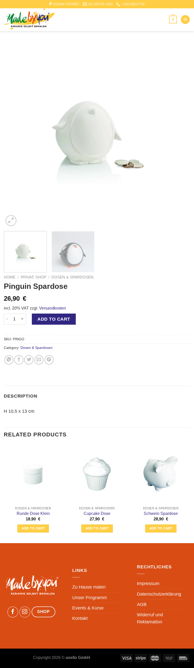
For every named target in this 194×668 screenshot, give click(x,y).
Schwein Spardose (161, 513)
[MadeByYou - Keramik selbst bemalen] (29, 20)
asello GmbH (78, 657)
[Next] (180, 134)
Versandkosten (52, 308)
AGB (142, 604)
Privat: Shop (33, 277)
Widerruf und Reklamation (150, 618)
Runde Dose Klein (33, 513)
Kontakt (80, 618)
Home (9, 277)
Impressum (148, 583)
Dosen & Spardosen (72, 277)
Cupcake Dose (97, 513)
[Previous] (13, 134)
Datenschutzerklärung (159, 594)
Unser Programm (89, 597)
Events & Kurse (88, 607)
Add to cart (53, 319)
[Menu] (185, 19)
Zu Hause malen (89, 587)
